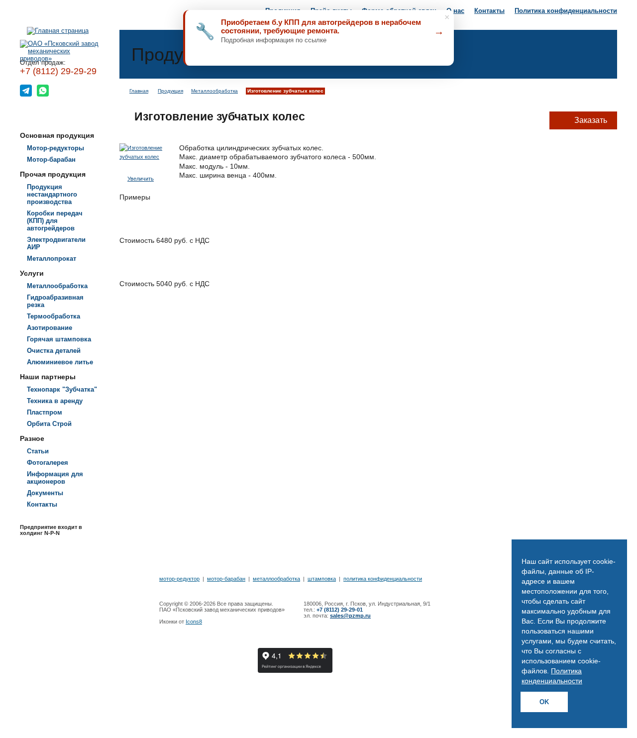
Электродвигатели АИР (56, 243)
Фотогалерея (47, 462)
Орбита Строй (49, 423)
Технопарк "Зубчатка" (62, 389)
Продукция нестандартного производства (52, 194)
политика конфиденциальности (382, 579)
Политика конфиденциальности (566, 10)
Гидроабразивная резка (55, 301)
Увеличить (140, 179)
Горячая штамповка (59, 339)
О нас (455, 10)
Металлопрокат (51, 258)
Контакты (489, 10)
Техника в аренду (55, 401)
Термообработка (53, 316)
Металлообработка (57, 286)
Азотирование (49, 327)
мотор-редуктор (179, 579)
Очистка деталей (54, 350)
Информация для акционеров (55, 477)
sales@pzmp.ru (350, 616)
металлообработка (276, 579)
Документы (45, 493)
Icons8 (194, 622)
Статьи (38, 451)
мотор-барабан (226, 579)
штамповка (322, 579)
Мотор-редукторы (55, 148)
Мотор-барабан (51, 159)
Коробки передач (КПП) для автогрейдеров (55, 221)
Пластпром (44, 412)
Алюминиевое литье (60, 362)
